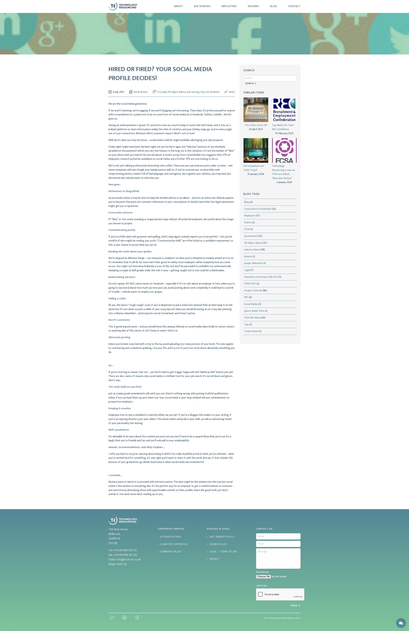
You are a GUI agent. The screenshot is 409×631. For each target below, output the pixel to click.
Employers (229, 6)
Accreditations (170, 537)
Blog (273, 6)
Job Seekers (202, 6)
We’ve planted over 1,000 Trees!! (253, 168)
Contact (294, 6)
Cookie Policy (218, 544)
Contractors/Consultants (257, 209)
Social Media (212, 92)
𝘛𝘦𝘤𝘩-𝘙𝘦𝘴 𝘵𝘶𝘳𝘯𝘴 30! (255, 125)
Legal (247, 270)
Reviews (253, 6)
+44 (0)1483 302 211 (125, 550)
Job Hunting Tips (196, 92)
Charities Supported (174, 544)
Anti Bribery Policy (222, 537)
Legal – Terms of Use (223, 552)
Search (249, 83)
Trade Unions (251, 331)
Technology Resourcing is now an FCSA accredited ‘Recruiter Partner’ (283, 172)
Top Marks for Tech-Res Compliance (283, 127)
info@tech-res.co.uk (128, 559)
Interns (248, 256)
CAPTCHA (261, 586)
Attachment (262, 572)
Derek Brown (140, 92)
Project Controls (253, 290)
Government (251, 236)
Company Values (171, 552)
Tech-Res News (252, 318)
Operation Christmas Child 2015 (261, 277)
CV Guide (161, 92)
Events (247, 222)
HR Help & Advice (177, 92)
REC (246, 297)
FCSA (247, 229)
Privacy (214, 559)
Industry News (251, 250)
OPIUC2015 (250, 284)
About (178, 6)
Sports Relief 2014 (254, 311)
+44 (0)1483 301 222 (125, 555)
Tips (246, 324)
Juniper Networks (253, 263)
